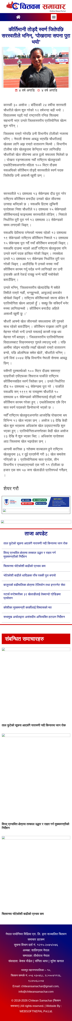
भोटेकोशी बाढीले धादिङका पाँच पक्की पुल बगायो (29, 575)
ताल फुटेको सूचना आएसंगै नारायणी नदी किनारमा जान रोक (35, 543)
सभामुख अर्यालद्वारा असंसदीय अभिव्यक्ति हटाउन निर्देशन (34, 617)
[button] (54, 17)
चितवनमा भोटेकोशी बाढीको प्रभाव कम (24, 566)
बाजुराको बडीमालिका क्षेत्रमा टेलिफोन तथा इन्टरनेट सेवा (34, 585)
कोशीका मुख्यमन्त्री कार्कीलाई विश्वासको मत (27, 607)
